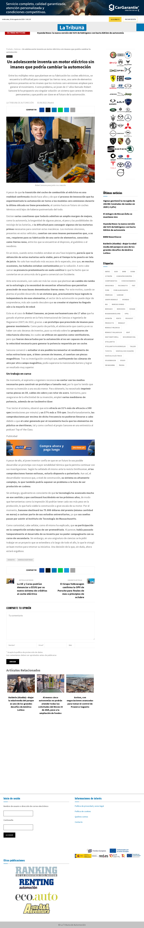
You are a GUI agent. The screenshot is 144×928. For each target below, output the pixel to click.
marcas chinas (118, 304)
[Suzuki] (127, 160)
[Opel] (127, 136)
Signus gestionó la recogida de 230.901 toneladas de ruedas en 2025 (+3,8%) (119, 203)
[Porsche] (120, 144)
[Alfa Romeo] (113, 58)
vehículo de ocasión (125, 351)
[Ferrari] (113, 81)
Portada (9, 49)
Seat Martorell (112, 337)
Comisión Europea (124, 276)
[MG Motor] (113, 128)
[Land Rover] (113, 112)
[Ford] (127, 81)
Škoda (121, 365)
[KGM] (112, 105)
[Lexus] (127, 112)
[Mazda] (120, 120)
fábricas (108, 295)
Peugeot (129, 318)
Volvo (122, 360)
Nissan (132, 309)
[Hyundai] (120, 89)
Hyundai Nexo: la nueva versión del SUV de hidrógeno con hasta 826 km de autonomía (80, 32)
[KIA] (120, 105)
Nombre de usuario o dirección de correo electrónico (26, 806)
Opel (127, 314)
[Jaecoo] (113, 97)
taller (133, 346)
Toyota (108, 351)
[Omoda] (120, 136)
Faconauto (123, 285)
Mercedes (121, 309)
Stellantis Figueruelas (115, 346)
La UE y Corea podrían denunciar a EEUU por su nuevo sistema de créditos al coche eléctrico (32, 589)
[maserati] (113, 120)
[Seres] (120, 152)
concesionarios (128, 281)
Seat (128, 332)
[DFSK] (120, 73)
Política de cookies (83, 811)
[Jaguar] (120, 97)
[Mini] (120, 128)
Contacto (79, 822)
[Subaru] (120, 160)
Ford (107, 290)
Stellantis (110, 342)
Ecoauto (9, 56)
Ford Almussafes (120, 290)
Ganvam (120, 295)
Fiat (133, 285)
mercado (109, 309)
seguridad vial (129, 337)
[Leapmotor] (120, 112)
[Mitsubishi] (127, 128)
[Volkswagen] (127, 167)
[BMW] (127, 58)
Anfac (107, 271)
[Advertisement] (72, 754)
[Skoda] (130, 152)
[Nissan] (113, 136)
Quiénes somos (81, 816)
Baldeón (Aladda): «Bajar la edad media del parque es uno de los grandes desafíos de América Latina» (21, 703)
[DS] (127, 73)
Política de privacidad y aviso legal (89, 806)
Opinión (108, 318)
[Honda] (113, 89)
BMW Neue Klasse (112, 236)
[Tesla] (113, 167)
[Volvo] (120, 175)
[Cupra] (127, 65)
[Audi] (120, 58)
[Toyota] (120, 167)
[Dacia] (113, 73)
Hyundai (125, 299)
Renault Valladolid (113, 332)
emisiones (109, 285)
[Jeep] (127, 97)
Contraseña (8, 820)
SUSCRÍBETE (115, 19)
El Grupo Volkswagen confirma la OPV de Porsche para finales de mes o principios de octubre (71, 590)
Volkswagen (110, 360)
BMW (124, 271)
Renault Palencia (112, 328)
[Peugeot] (113, 144)
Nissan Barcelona (112, 314)
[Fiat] (120, 81)
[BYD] (113, 65)
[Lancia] (128, 105)
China (132, 271)
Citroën (108, 276)
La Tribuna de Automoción (20, 102)
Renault (121, 323)
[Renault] (127, 144)
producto (109, 323)
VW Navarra (110, 365)
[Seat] (110, 152)
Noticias (17, 49)
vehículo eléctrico (25, 560)
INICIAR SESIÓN (130, 19)
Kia (106, 304)
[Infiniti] (127, 89)
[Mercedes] (127, 120)
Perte (118, 318)
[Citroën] (120, 65)
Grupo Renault (111, 299)
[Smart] (113, 160)
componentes (111, 281)
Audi (116, 271)
